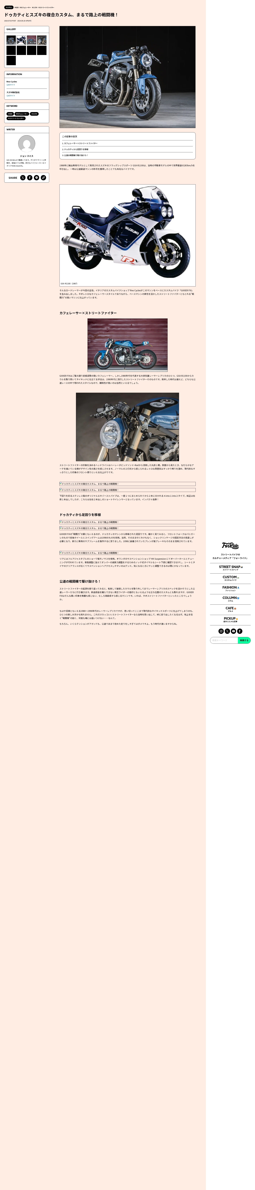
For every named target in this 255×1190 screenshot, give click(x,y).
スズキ (35, 7)
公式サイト (11, 85)
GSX (17, 7)
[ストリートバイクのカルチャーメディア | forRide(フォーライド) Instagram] (221, 631)
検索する (244, 640)
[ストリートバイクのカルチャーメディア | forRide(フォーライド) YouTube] (233, 631)
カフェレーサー (26, 7)
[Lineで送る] (36, 177)
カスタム (9, 7)
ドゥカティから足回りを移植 (76, 149)
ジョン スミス (26, 156)
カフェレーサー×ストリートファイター (80, 143)
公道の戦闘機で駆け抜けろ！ (76, 155)
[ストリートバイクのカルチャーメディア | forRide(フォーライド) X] (227, 631)
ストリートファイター (47, 7)
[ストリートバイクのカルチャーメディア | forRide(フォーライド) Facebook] (239, 631)
